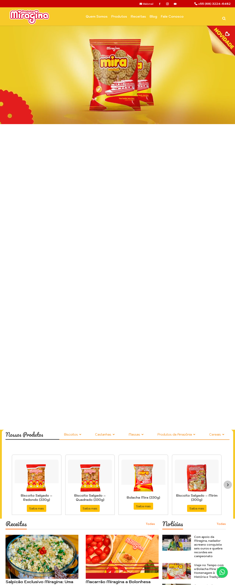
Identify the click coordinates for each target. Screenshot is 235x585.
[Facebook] (159, 3)
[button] (17, 230)
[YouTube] (175, 3)
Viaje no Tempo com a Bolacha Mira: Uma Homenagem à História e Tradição (209, 570)
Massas (135, 434)
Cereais (215, 434)
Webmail (147, 3)
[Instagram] (167, 3)
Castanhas (103, 434)
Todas (150, 524)
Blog (153, 16)
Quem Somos (97, 16)
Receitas (138, 16)
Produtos (119, 16)
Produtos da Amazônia (175, 434)
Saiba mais (36, 508)
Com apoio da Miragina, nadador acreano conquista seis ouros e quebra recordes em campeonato (208, 546)
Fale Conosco (172, 16)
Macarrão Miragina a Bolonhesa (118, 581)
